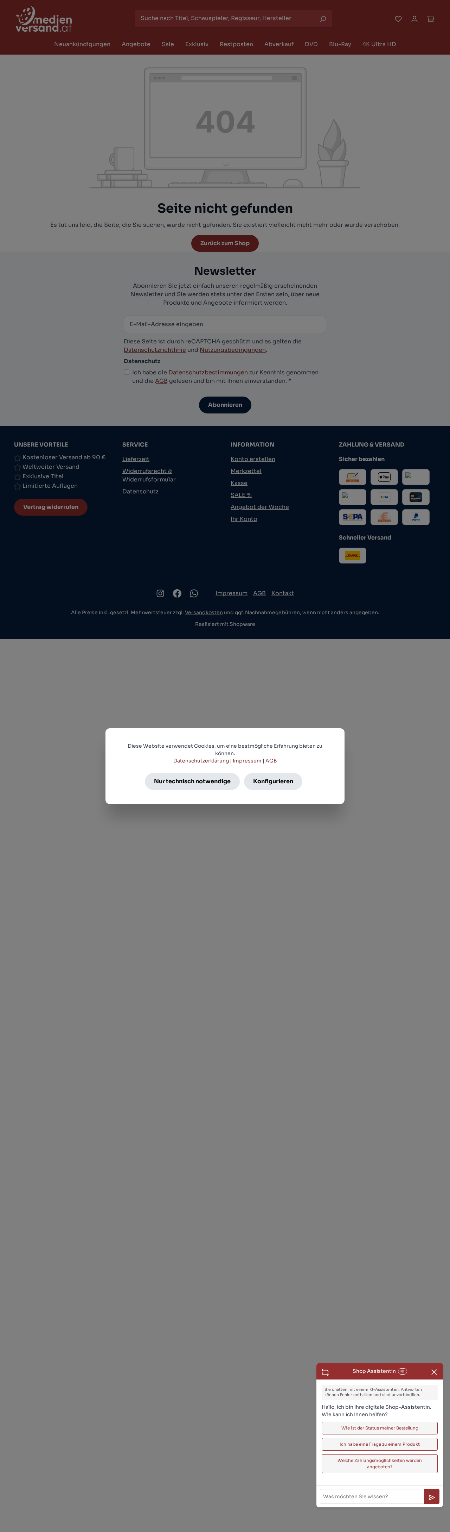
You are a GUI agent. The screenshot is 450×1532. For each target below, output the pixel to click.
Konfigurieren (273, 781)
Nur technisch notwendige (192, 781)
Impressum (247, 761)
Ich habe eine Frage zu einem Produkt (380, 1444)
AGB (271, 761)
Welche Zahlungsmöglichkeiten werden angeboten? (380, 1463)
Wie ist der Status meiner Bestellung (379, 1428)
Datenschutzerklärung (201, 761)
